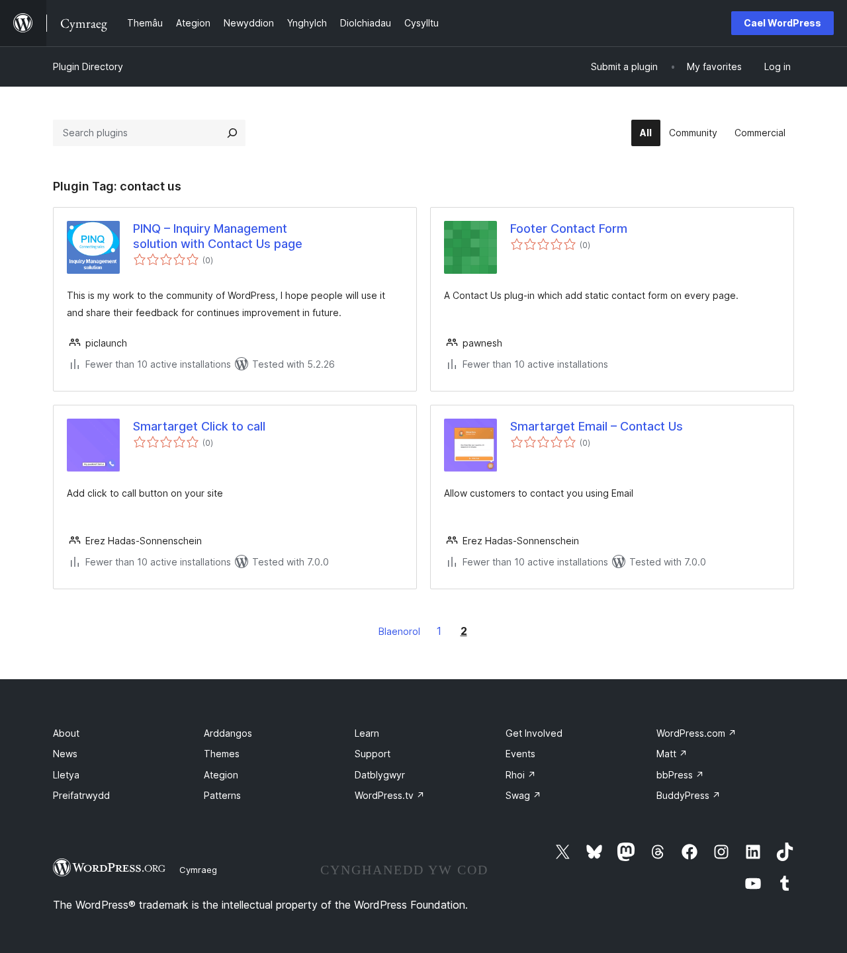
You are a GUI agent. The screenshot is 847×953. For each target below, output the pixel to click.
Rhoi (521, 774)
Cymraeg (198, 869)
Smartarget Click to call (199, 426)
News (65, 753)
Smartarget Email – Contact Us (596, 426)
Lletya (66, 774)
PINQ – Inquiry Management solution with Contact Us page (217, 236)
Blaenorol (399, 631)
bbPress (680, 774)
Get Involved (534, 733)
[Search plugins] (232, 133)
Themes (222, 753)
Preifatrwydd (81, 795)
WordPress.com (696, 733)
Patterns (222, 795)
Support (372, 753)
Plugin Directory (88, 66)
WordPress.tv (390, 795)
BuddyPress (688, 795)
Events (520, 753)
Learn (367, 733)
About (66, 733)
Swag (523, 795)
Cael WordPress (782, 22)
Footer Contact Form (568, 228)
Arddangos (228, 733)
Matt (672, 753)
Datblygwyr (380, 774)
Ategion (221, 774)
